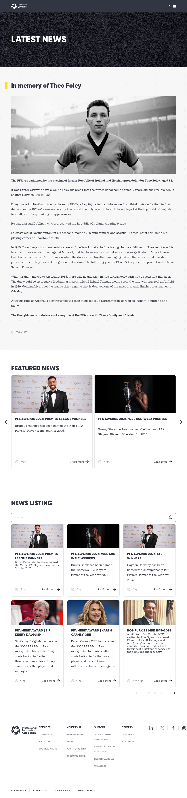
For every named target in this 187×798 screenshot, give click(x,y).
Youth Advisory (48, 749)
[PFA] (19, 6)
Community (45, 735)
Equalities (44, 742)
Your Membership (76, 749)
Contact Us (40, 791)
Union (69, 742)
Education (128, 742)
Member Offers (74, 735)
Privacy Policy (86, 791)
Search (171, 517)
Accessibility (18, 791)
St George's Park (75, 756)
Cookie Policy (62, 791)
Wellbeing (100, 766)
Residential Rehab (104, 759)
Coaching (127, 735)
